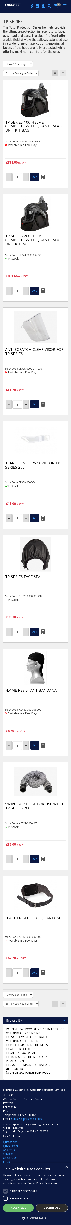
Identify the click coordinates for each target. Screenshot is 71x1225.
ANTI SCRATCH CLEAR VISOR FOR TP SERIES (34, 351)
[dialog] (35, 1194)
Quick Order (10, 1146)
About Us (9, 1150)
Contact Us (10, 1158)
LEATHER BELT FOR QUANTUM (32, 917)
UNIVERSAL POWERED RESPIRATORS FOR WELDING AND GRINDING (35, 1031)
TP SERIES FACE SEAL (23, 576)
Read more (51, 1183)
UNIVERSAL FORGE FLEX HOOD (30, 1072)
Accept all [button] (18, 1207)
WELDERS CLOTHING (23, 1049)
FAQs (6, 1162)
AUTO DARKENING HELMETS (28, 1045)
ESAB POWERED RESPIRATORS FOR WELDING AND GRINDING (31, 1039)
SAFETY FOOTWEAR (22, 1053)
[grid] (55, 73)
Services (8, 1154)
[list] (63, 73)
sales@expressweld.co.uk (27, 1119)
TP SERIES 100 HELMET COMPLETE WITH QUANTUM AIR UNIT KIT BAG (34, 126)
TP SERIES (16, 1068)
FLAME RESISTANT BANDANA (31, 690)
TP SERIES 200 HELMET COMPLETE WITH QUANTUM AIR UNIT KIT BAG (34, 240)
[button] (35, 1218)
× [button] (66, 1167)
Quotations (10, 1142)
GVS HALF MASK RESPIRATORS (29, 1065)
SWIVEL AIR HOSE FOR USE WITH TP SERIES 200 (34, 806)
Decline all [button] (52, 1207)
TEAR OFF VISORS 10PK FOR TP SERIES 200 (32, 465)
